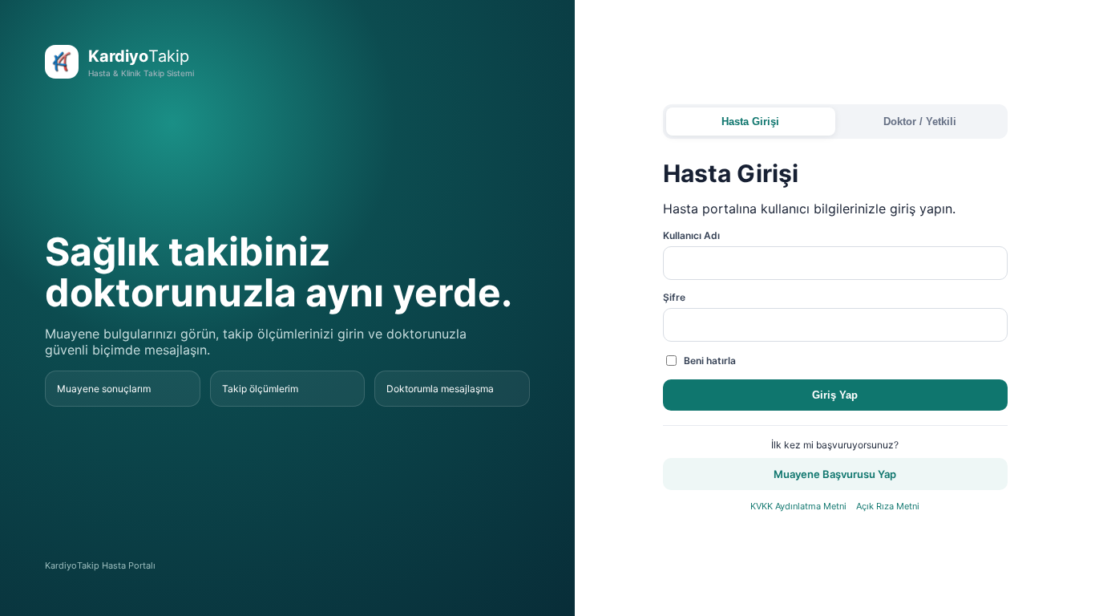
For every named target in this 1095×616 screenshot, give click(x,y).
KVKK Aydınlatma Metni (798, 506)
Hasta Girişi (750, 122)
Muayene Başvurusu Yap (835, 474)
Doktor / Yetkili (919, 122)
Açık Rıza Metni (887, 506)
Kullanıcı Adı (691, 235)
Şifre (674, 297)
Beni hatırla (710, 361)
